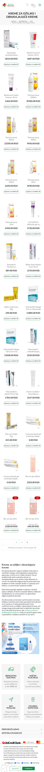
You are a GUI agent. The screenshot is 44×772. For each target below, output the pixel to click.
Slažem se (29, 768)
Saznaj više (15, 768)
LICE (31, 21)
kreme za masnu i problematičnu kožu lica (20, 611)
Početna (13, 21)
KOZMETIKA (23, 21)
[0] (32, 5)
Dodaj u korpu (10, 64)
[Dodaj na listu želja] (17, 47)
